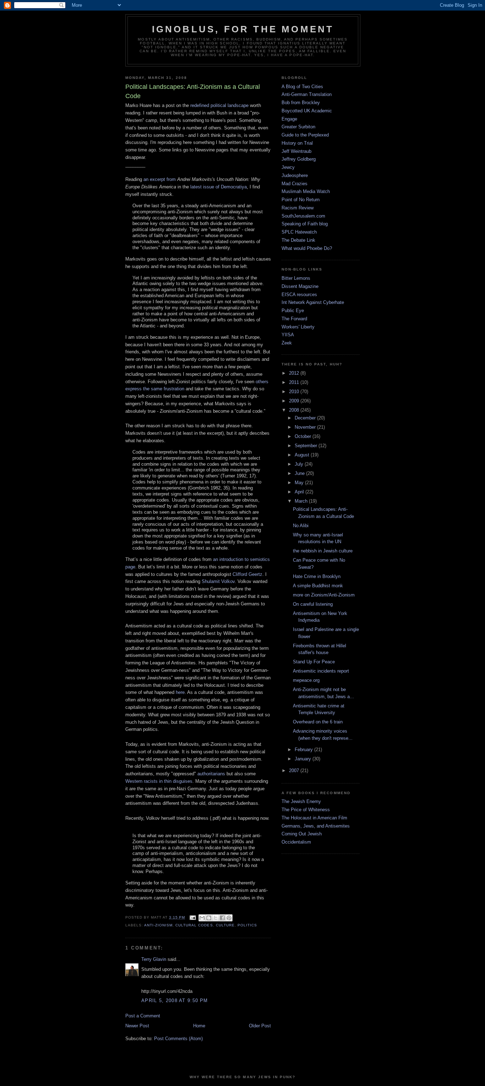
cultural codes (194, 925)
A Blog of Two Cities (302, 86)
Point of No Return (301, 199)
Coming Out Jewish (302, 833)
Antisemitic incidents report (321, 671)
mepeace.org (306, 680)
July (300, 464)
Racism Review (298, 207)
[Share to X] (215, 917)
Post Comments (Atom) (178, 1038)
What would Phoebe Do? (307, 248)
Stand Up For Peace (314, 661)
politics (247, 925)
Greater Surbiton (298, 126)
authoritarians (211, 773)
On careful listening (313, 604)
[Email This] (202, 917)
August (303, 455)
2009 (294, 400)
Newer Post (137, 1025)
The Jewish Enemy (301, 801)
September (306, 445)
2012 (294, 373)
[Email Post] (192, 917)
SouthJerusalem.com (303, 216)
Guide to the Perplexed (305, 135)
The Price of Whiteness (306, 809)
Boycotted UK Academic (307, 110)
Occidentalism (296, 842)
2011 (294, 382)
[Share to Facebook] (222, 917)
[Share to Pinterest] (229, 917)
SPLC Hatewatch (299, 232)
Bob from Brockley (301, 102)
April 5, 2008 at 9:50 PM (174, 1000)
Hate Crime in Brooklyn (316, 576)
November (306, 427)
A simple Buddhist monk (318, 585)
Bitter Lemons (296, 278)
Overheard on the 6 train (318, 721)
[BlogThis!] (208, 917)
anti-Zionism (158, 925)
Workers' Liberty (298, 327)
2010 (294, 391)
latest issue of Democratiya (218, 186)
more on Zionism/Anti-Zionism (324, 595)
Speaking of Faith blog (305, 223)
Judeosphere (295, 175)
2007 (294, 770)
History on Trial (297, 143)
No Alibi (301, 525)
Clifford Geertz (247, 574)
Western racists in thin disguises (158, 781)
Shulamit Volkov (218, 581)
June (300, 473)
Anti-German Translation (307, 94)
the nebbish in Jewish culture (323, 550)
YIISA (288, 334)
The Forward (294, 318)
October (303, 436)
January (303, 758)
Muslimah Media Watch (306, 191)
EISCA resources (299, 294)
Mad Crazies (294, 183)
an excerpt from (159, 179)
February (304, 749)
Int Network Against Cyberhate (313, 302)
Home (199, 1025)
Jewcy (288, 167)
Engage (289, 119)
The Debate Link (298, 240)
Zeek (287, 343)
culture (225, 925)
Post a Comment (142, 1015)
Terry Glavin (153, 959)
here (180, 692)
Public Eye (293, 310)
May (300, 482)
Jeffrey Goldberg (299, 159)
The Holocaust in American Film (314, 817)
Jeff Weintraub (296, 151)
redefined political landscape (219, 105)
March (302, 501)
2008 (294, 410)
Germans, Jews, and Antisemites (316, 826)
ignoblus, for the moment (243, 29)
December (306, 418)
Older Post (260, 1025)
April (300, 491)
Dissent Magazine (300, 286)
